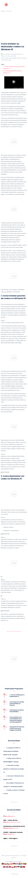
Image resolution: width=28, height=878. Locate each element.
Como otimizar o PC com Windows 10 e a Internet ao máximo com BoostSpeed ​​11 (16, 719)
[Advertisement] (14, 28)
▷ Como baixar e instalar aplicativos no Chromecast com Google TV (13, 769)
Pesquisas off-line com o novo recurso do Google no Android (17, 728)
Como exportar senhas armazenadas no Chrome (17, 703)
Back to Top (14, 874)
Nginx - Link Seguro (10, 838)
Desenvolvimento (7, 828)
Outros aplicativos (8, 816)
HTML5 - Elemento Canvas (13, 832)
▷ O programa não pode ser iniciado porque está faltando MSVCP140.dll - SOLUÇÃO (11, 751)
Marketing (6, 822)
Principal (3, 11)
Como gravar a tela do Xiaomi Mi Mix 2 (17, 710)
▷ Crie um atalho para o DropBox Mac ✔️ (17, 695)
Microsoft (9, 11)
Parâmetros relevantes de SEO (14, 826)
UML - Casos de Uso (10, 820)
